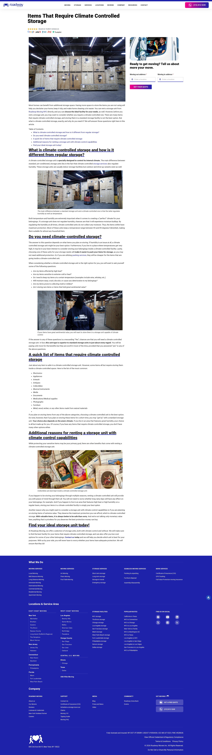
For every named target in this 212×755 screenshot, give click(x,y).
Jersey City (34, 647)
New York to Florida (130, 629)
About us (32, 701)
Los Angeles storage (99, 626)
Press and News (97, 704)
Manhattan (34, 618)
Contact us (69, 537)
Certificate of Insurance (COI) (166, 573)
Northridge (65, 631)
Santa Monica (66, 622)
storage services (100, 164)
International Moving (36, 586)
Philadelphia (34, 668)
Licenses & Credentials (36, 710)
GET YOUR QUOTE (140, 87)
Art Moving (64, 573)
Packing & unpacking (131, 573)
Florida (31, 672)
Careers (31, 716)
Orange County (66, 638)
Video (94, 707)
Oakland (65, 650)
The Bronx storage (98, 619)
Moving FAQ (65, 719)
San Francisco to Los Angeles (134, 647)
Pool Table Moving (67, 579)
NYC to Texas (128, 635)
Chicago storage (98, 622)
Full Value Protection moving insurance (169, 579)
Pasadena (65, 634)
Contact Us (64, 701)
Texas (63, 667)
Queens (33, 625)
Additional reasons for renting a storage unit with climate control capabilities (65, 142)
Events (126, 704)
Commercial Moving (35, 589)
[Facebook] (167, 622)
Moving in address (165, 74)
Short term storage (98, 573)
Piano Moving (65, 576)
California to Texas (130, 616)
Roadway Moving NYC (38, 112)
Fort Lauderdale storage (100, 638)
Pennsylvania (34, 665)
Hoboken (33, 650)
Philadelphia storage (99, 641)
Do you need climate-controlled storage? (50, 135)
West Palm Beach (36, 682)
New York (32, 615)
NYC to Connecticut (130, 619)
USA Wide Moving (67, 677)
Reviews (31, 707)
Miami (32, 675)
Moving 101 (65, 713)
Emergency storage (99, 582)
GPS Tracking (160, 576)
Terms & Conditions (163, 741)
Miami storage (97, 632)
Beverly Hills (66, 618)
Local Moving (33, 573)
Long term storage (98, 576)
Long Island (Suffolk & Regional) (41, 634)
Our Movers (33, 704)
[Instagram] (158, 617)
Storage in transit (98, 579)
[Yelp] (177, 622)
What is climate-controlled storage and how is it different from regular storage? (66, 132)
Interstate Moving (35, 582)
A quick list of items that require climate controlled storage (57, 139)
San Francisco (67, 644)
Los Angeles (65, 615)
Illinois (63, 660)
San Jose (65, 647)
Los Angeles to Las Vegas (133, 644)
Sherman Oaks (67, 628)
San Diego (65, 641)
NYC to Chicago (129, 622)
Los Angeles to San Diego (132, 641)
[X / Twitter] (158, 622)
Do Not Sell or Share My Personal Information (165, 750)
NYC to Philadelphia (131, 650)
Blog (93, 701)
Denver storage (97, 644)
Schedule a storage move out (70, 707)
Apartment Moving (35, 595)
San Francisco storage (100, 629)
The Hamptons (35, 637)
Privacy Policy (177, 741)
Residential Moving (35, 592)
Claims (63, 710)
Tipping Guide (65, 716)
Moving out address (138, 74)
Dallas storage (97, 647)
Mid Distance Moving (36, 576)
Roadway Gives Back (131, 701)
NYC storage (96, 616)
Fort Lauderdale (35, 678)
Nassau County (35, 631)
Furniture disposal (130, 578)
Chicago (65, 663)
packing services (79, 255)
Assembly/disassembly (132, 583)
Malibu (64, 625)
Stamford (33, 661)
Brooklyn (33, 622)
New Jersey (33, 644)
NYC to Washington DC (132, 632)
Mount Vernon (35, 640)
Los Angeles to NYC (130, 638)
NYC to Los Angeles (130, 626)
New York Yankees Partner (38, 713)
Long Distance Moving (36, 579)
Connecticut (33, 655)
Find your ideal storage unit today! (47, 145)
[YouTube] (167, 617)
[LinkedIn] (177, 617)
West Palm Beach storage (101, 635)
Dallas (64, 670)
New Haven (34, 658)
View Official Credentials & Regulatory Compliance (163, 737)
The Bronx (33, 628)
